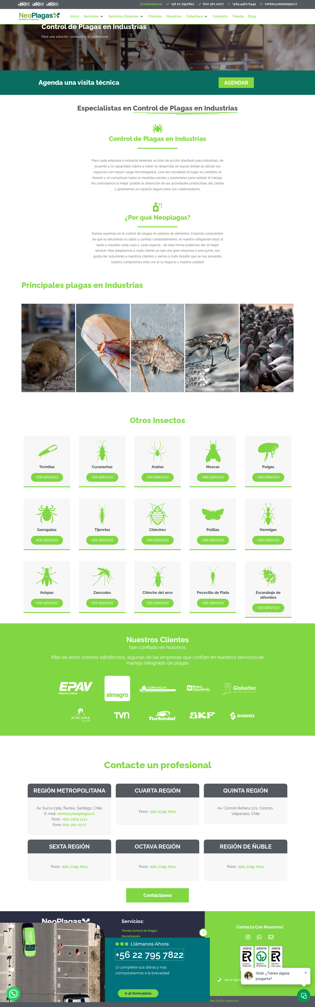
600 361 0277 (213, 4)
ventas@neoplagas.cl (281, 4)
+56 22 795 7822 (150, 954)
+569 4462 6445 (244, 4)
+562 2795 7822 (162, 811)
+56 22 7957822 (182, 4)
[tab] (48, 348)
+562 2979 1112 (74, 819)
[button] (93, 16)
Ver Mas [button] (258, 389)
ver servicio (47, 477)
